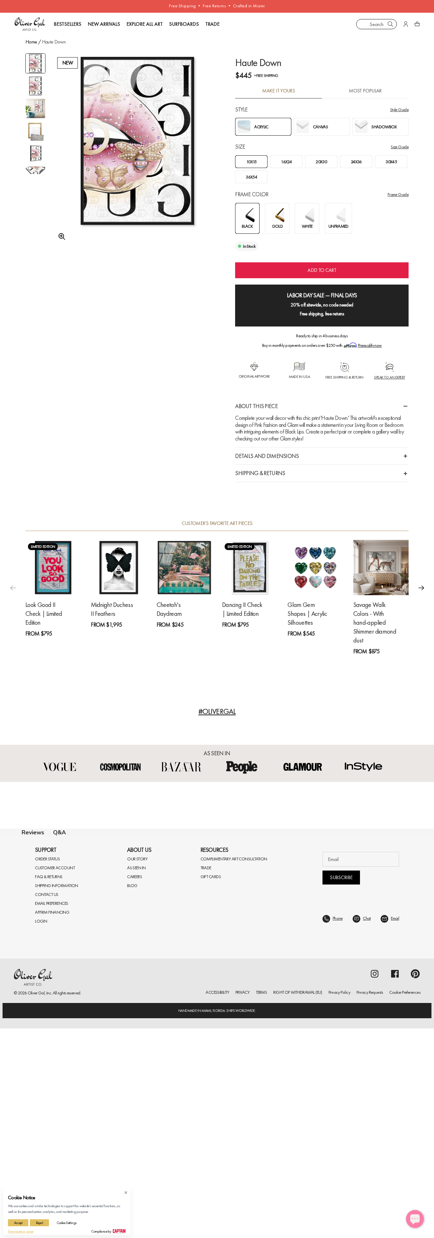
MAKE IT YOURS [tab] (278, 91)
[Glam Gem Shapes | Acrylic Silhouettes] (315, 567)
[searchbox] (44, 965)
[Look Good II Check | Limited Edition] (53, 567)
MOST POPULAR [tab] (365, 91)
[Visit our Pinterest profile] (415, 1183)
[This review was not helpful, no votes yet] (405, 1037)
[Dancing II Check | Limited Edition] (249, 567)
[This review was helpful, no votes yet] (393, 1037)
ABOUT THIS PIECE (256, 406)
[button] (421, 587)
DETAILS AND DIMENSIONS (267, 456)
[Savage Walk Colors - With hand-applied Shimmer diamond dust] (381, 567)
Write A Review (309, 907)
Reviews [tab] (33, 832)
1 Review (56, 645)
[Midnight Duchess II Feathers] (118, 567)
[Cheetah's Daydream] (184, 567)
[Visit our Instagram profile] (375, 1183)
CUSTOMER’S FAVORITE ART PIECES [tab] (217, 523)
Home (31, 41)
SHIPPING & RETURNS (260, 473)
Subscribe (341, 1087)
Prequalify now (370, 345)
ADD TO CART (322, 270)
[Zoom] (60, 236)
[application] (415, 1219)
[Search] (390, 24)
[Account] (406, 24)
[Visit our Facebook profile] (395, 1183)
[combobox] (376, 24)
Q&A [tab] (59, 832)
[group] (137, 156)
